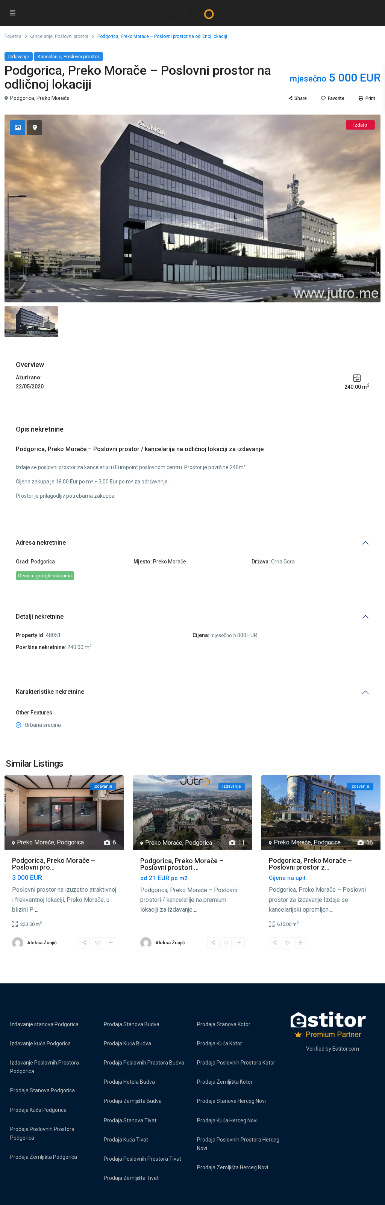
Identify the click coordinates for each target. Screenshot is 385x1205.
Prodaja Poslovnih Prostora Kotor (236, 1063)
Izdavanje (18, 56)
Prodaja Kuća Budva (127, 1043)
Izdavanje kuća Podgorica (40, 1043)
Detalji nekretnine (40, 616)
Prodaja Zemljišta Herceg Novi (232, 1167)
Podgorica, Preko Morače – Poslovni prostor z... (310, 863)
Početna (13, 36)
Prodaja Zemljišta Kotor (225, 1082)
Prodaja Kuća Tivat (126, 1140)
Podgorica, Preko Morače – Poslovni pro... (53, 863)
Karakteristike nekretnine (50, 691)
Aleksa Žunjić (42, 942)
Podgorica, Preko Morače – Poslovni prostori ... (181, 864)
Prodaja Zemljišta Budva (133, 1101)
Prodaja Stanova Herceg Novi (231, 1101)
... (36, 909)
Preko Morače (53, 98)
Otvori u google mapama (45, 575)
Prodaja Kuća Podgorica (38, 1110)
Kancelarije (41, 36)
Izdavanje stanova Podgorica (44, 1024)
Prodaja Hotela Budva (129, 1082)
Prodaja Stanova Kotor (223, 1024)
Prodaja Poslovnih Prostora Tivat (142, 1159)
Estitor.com (345, 1049)
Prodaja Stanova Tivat (130, 1120)
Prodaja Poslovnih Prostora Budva (144, 1063)
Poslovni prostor (71, 36)
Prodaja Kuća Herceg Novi (227, 1120)
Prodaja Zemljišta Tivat (131, 1178)
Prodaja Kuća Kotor (219, 1043)
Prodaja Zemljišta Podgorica (43, 1157)
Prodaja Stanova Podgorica (42, 1090)
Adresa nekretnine (41, 542)
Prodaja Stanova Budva (131, 1024)
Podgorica (22, 98)
